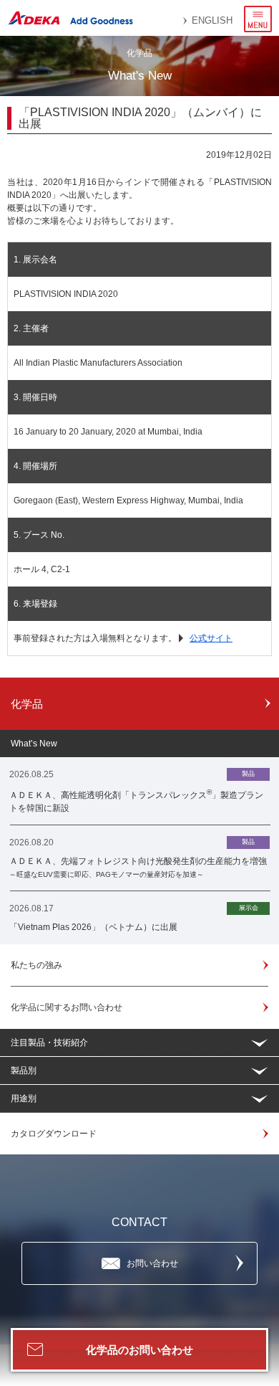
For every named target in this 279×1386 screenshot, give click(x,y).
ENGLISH (212, 20)
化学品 (27, 704)
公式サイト (211, 638)
